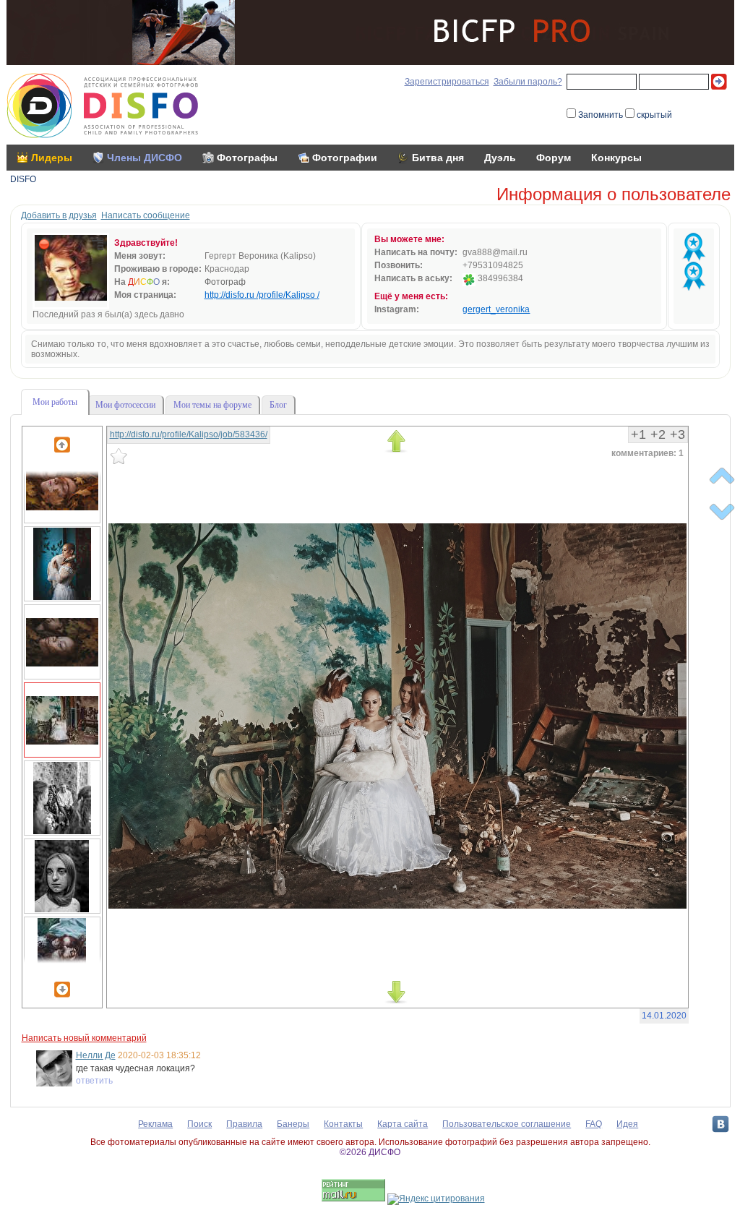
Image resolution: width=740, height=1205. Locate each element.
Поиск (199, 1124)
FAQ (593, 1124)
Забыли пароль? (528, 82)
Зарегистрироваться (447, 82)
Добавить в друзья (59, 215)
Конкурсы (616, 157)
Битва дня (438, 157)
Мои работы (55, 402)
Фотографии (344, 157)
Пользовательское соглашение (506, 1124)
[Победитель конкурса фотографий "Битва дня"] (693, 247)
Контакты (343, 1124)
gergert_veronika (496, 309)
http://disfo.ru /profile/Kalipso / (262, 295)
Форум (553, 157)
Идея (627, 1124)
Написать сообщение (145, 215)
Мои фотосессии (125, 405)
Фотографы (247, 157)
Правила (244, 1124)
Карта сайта (402, 1124)
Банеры (293, 1124)
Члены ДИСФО (144, 157)
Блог (278, 405)
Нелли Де (96, 1055)
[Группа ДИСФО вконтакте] (720, 1124)
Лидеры (51, 157)
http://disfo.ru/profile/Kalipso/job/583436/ (188, 434)
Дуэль (500, 157)
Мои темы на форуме (212, 405)
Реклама (155, 1124)
